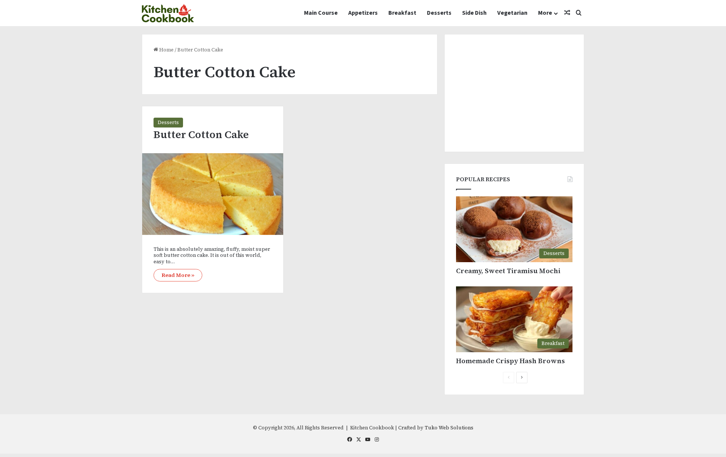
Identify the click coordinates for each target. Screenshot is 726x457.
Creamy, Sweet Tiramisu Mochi (508, 270)
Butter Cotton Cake (201, 134)
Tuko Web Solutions (449, 427)
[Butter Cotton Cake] (212, 194)
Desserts (439, 13)
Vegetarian (512, 13)
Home (166, 50)
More (545, 13)
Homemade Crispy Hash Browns (510, 360)
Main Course (321, 13)
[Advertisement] (514, 93)
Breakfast (402, 13)
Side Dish (474, 13)
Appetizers (363, 13)
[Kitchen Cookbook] (168, 13)
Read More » (177, 275)
